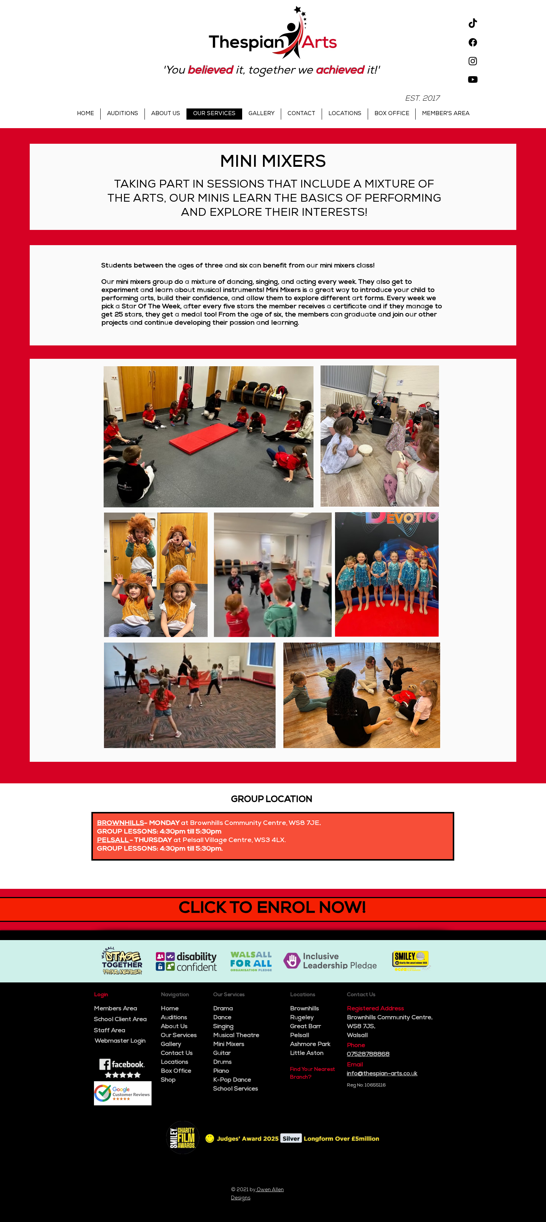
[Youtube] (472, 79)
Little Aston (307, 1054)
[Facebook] (472, 42)
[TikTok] (472, 23)
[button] (322, 629)
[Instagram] (472, 60)
